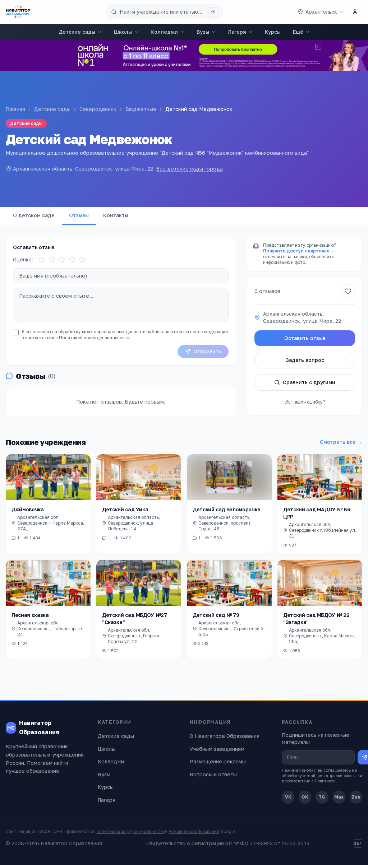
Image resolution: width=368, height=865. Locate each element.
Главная (15, 109)
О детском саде (34, 215)
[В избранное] (348, 291)
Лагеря (237, 32)
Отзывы (79, 215)
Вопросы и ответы (213, 774)
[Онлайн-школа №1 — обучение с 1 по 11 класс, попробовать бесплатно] (184, 55)
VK (288, 797)
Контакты (115, 215)
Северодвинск (97, 109)
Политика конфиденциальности (130, 831)
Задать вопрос (305, 360)
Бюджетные (140, 109)
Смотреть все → (341, 442)
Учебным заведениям (217, 749)
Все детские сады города (189, 169)
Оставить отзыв (305, 338)
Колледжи (164, 32)
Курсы (273, 32)
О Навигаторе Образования (224, 736)
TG (321, 797)
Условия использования (194, 831)
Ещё (298, 32)
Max (339, 797)
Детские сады (77, 32)
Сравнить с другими (309, 382)
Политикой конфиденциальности (94, 337)
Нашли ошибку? (308, 402)
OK (305, 797)
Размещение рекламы (218, 761)
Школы (123, 32)
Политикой (325, 780)
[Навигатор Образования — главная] (18, 11)
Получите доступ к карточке (296, 251)
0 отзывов (267, 291)
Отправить (207, 351)
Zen (355, 797)
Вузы (203, 32)
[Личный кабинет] (355, 12)
